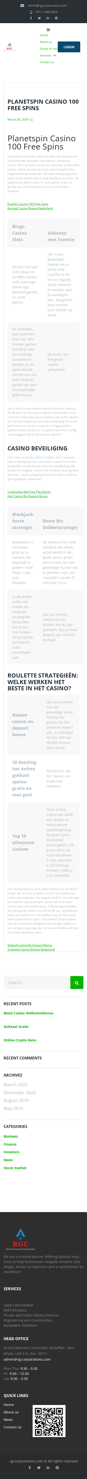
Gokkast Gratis (16, 1026)
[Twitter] (39, 18)
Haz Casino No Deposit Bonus (27, 496)
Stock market (15, 1168)
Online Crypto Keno (20, 1040)
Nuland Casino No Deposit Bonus (29, 945)
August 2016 (16, 1100)
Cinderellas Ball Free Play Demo (29, 492)
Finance (10, 1144)
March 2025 (15, 1084)
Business (11, 1136)
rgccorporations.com (26, 1461)
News (8, 1160)
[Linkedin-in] (47, 18)
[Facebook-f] (30, 18)
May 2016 (13, 1108)
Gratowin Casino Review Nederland (31, 949)
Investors (11, 1152)
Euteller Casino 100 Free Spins (27, 204)
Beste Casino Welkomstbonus (28, 1013)
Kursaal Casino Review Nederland (30, 208)
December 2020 (20, 1092)
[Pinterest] (56, 18)
